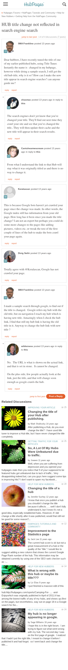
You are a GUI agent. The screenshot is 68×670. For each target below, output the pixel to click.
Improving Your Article (41, 407)
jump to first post (37, 396)
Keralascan (24, 189)
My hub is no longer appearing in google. (43, 615)
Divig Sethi (24, 253)
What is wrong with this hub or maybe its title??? (43, 574)
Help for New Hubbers (41, 484)
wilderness (27, 346)
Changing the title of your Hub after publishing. (42, 415)
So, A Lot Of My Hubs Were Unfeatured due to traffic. (43, 451)
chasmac (26, 100)
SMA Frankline (26, 43)
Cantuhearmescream (32, 148)
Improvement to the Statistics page (42, 532)
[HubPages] (34, 4)
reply (7, 90)
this (23, 103)
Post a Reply (56, 396)
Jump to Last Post (29, 37)
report (14, 90)
